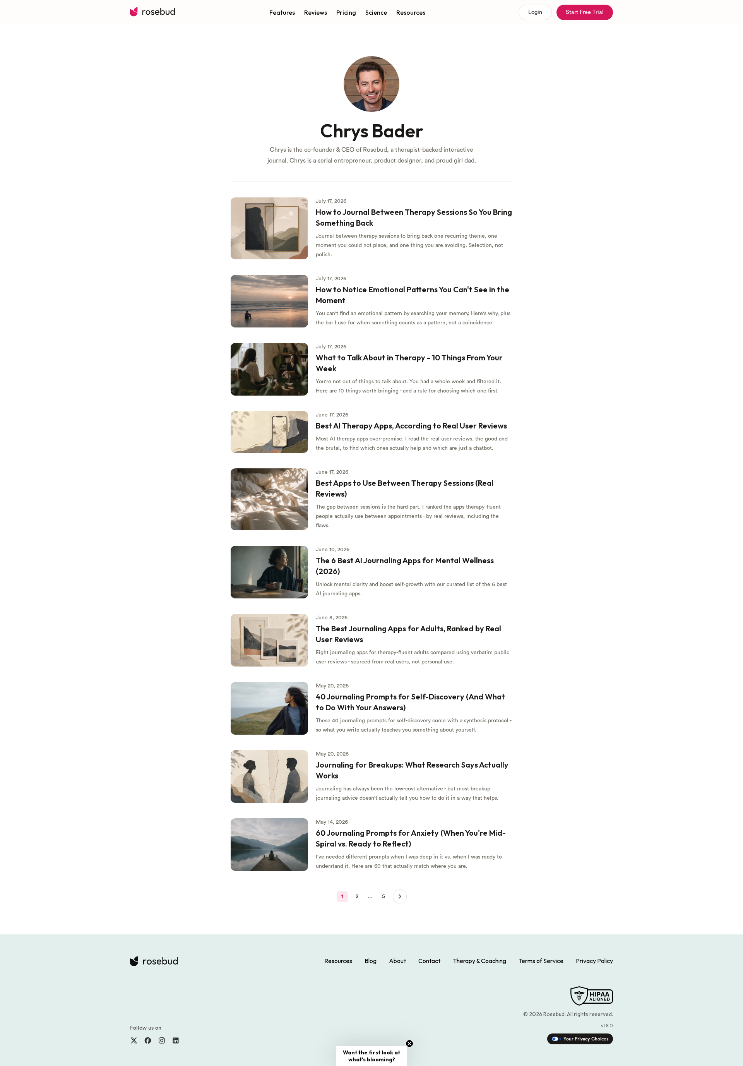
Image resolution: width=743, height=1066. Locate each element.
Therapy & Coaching (479, 961)
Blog (371, 961)
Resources (410, 12)
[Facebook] (148, 1040)
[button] (371, 1056)
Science (376, 12)
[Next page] (400, 896)
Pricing (346, 12)
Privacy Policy (594, 961)
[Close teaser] (409, 1043)
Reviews (315, 12)
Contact (429, 961)
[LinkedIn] (176, 1040)
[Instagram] (162, 1040)
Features (282, 12)
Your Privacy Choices (585, 1039)
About (397, 961)
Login (535, 12)
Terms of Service (541, 961)
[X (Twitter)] (134, 1040)
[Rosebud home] (153, 12)
